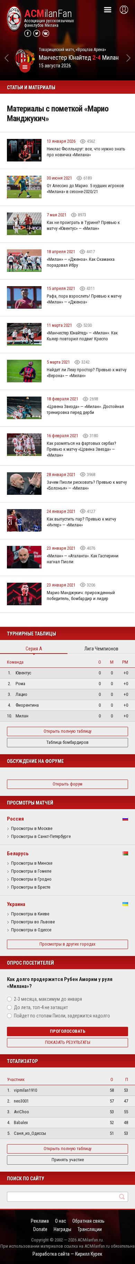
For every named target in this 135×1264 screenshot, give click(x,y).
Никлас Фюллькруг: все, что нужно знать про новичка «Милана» (86, 151)
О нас (60, 1221)
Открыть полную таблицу (67, 731)
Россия (15, 819)
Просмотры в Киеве (30, 914)
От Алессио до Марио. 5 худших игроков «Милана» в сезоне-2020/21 (85, 188)
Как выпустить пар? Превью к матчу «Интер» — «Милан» (81, 521)
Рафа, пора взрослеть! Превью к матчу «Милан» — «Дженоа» (84, 299)
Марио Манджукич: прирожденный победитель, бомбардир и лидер (81, 595)
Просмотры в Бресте (30, 887)
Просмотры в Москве (31, 828)
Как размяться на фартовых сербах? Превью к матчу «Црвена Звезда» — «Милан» (81, 449)
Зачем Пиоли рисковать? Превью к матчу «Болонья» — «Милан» (87, 485)
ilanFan (48, 13)
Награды (62, 1229)
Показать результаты (67, 1042)
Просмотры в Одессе (31, 930)
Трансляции (90, 1229)
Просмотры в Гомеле (31, 871)
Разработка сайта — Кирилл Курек (67, 1254)
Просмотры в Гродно (31, 879)
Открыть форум (67, 784)
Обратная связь (88, 1221)
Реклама (40, 1221)
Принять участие (68, 1159)
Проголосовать (68, 1031)
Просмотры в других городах (67, 944)
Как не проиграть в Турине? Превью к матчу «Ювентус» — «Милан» (83, 225)
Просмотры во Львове (33, 922)
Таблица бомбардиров (67, 742)
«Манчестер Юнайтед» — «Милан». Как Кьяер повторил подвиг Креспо (82, 335)
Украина (16, 904)
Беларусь (18, 853)
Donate (40, 1229)
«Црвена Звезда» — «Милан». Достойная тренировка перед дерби (85, 409)
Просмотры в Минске (31, 863)
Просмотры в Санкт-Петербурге (41, 836)
